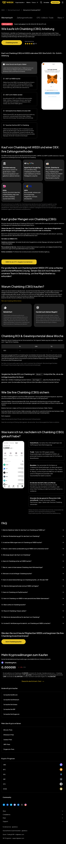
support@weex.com (18, 838)
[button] (20, 2)
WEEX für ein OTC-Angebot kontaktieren (19, 262)
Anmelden (46, 2)
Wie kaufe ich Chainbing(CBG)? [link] (32, 10)
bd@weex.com (19, 834)
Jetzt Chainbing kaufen (14, 642)
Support (5, 821)
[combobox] (39, 374)
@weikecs (15, 827)
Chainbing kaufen (12, 42)
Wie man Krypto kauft (14, 10)
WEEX (3, 10)
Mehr (4, 818)
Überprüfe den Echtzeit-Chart (33, 681)
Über (4, 811)
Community (7, 797)
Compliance (6, 814)
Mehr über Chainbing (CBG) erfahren (11, 301)
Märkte (28, 2)
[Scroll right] (36, 2)
